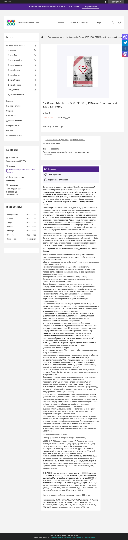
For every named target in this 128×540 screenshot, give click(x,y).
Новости (9, 101)
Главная (60, 23)
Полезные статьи (13, 106)
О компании (11, 116)
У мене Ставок (14, 80)
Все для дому (13, 90)
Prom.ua (75, 535)
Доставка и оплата (14, 121)
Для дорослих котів (56, 37)
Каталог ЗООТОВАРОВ (79, 23)
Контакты (10, 131)
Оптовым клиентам (14, 136)
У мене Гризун (14, 70)
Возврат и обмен (13, 126)
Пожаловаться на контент (61, 538)
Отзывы (9, 111)
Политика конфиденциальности (83, 538)
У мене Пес (12, 55)
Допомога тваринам (16, 95)
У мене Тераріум (15, 65)
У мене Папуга (14, 75)
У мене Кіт (12, 50)
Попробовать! (90, 6)
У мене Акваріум (15, 60)
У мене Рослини (14, 85)
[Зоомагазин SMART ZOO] (11, 22)
